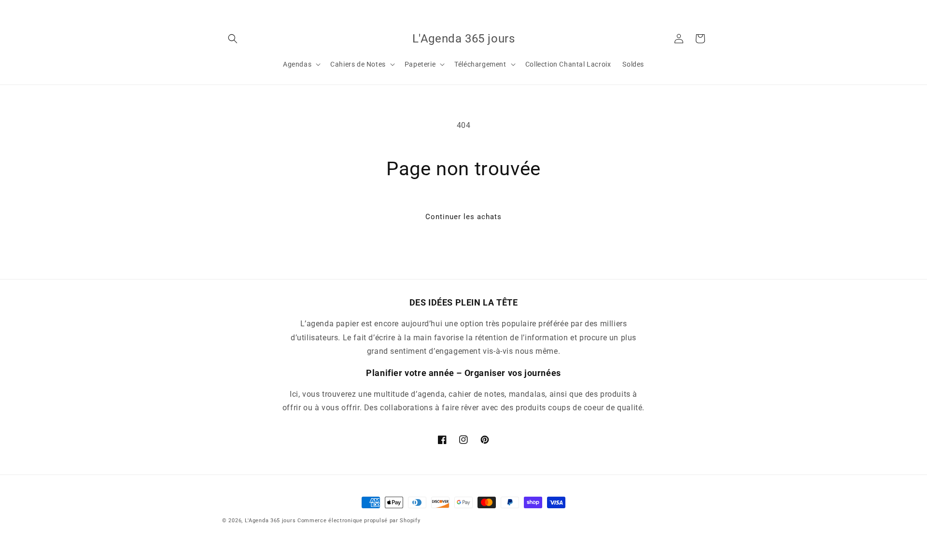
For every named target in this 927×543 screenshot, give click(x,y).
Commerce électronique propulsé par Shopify (358, 520)
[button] (232, 38)
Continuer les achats (463, 216)
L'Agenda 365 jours (270, 520)
